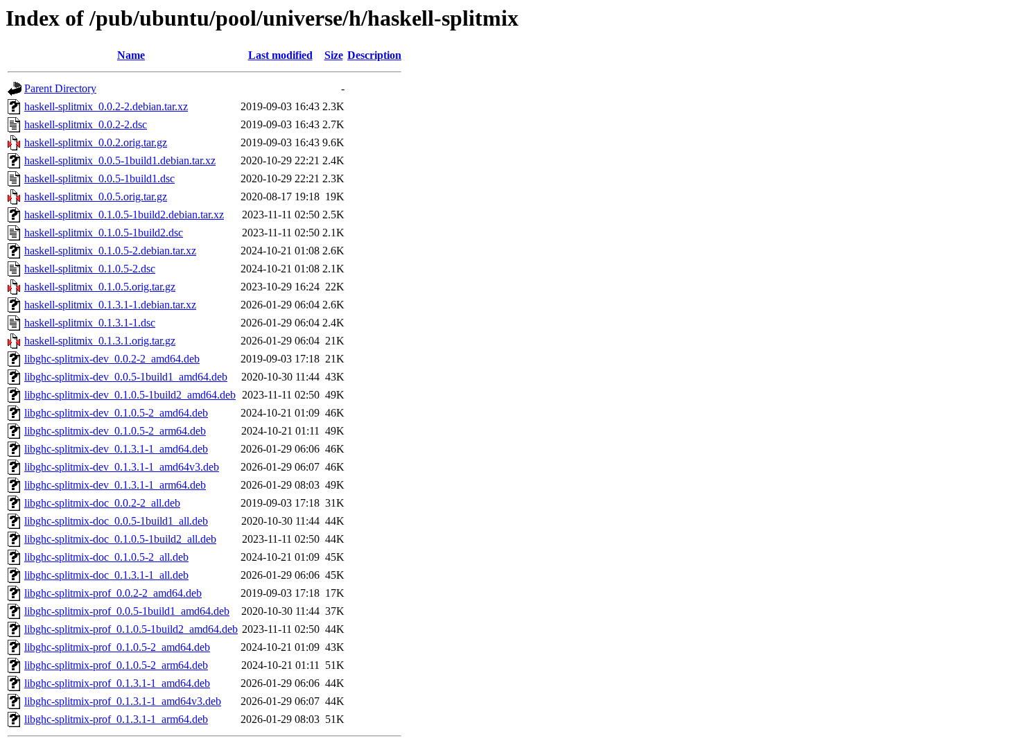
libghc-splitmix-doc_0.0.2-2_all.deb (102, 503)
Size (333, 55)
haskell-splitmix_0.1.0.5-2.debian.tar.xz (110, 250)
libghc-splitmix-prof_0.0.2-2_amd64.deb (113, 593)
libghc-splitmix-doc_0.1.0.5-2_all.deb (106, 557)
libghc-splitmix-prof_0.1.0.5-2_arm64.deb (116, 665)
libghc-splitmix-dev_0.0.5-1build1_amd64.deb (125, 377)
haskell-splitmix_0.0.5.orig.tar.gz (95, 196)
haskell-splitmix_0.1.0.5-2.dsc (89, 268)
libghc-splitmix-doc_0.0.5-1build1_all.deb (116, 521)
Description (374, 55)
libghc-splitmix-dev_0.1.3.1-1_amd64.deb (116, 449)
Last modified (280, 55)
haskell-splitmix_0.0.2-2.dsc (85, 124)
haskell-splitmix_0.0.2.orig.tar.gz (95, 142)
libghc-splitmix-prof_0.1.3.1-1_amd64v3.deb (122, 701)
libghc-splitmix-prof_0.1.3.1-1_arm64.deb (116, 719)
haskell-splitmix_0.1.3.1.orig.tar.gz (99, 341)
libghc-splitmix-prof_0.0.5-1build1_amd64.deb (126, 611)
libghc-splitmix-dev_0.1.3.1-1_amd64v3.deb (121, 467)
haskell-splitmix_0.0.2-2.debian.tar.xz (106, 106)
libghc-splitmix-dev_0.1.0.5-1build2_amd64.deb (130, 395)
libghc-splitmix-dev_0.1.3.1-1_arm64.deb (115, 485)
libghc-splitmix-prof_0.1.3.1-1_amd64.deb (117, 683)
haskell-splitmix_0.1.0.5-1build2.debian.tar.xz (124, 214)
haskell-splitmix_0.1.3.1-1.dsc (89, 323)
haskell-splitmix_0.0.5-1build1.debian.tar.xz (120, 160)
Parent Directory (60, 88)
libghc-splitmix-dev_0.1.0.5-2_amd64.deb (116, 413)
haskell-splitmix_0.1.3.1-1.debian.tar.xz (110, 305)
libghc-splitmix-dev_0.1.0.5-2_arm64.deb (115, 431)
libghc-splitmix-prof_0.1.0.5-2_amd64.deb (117, 647)
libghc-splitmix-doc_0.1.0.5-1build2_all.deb (120, 539)
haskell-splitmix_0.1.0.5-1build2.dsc (103, 232)
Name (131, 55)
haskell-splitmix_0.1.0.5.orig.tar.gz (99, 287)
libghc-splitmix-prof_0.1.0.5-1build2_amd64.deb (131, 629)
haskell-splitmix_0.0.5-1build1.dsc (99, 178)
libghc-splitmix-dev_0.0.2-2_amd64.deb (112, 359)
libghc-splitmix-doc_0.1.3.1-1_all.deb (106, 575)
